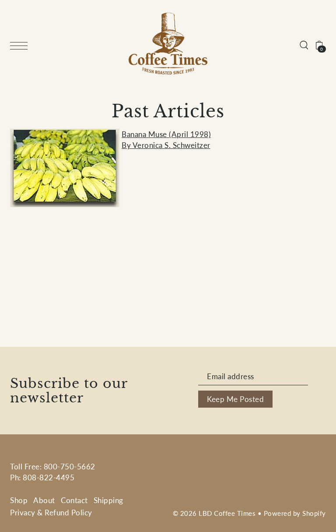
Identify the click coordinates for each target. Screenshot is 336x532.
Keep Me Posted (235, 399)
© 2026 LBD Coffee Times (214, 513)
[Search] (304, 44)
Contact (74, 500)
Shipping (108, 500)
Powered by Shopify (295, 513)
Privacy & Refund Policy (51, 512)
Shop (19, 500)
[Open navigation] (21, 44)
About (44, 500)
